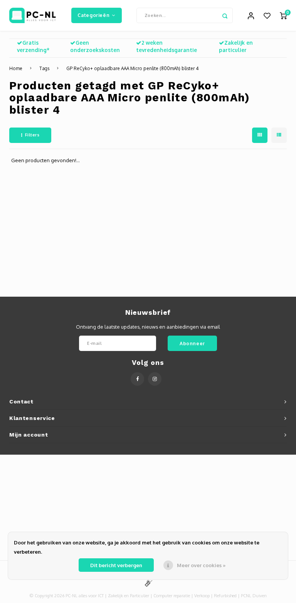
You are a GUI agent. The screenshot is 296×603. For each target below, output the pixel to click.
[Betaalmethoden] (148, 582)
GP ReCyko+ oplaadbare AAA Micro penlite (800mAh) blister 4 (132, 68)
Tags (44, 68)
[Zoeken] (225, 15)
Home (15, 68)
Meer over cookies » (201, 565)
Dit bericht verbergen (116, 565)
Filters (32, 135)
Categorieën (93, 15)
